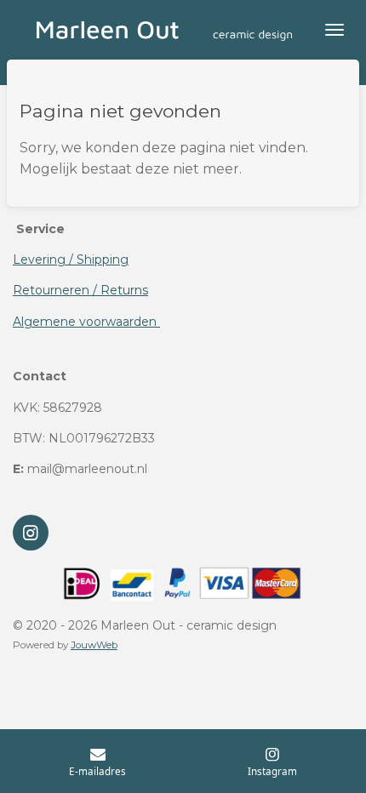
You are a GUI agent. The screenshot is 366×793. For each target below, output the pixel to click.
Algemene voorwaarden (86, 321)
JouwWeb (94, 645)
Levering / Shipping (71, 259)
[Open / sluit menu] (334, 30)
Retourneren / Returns (80, 290)
